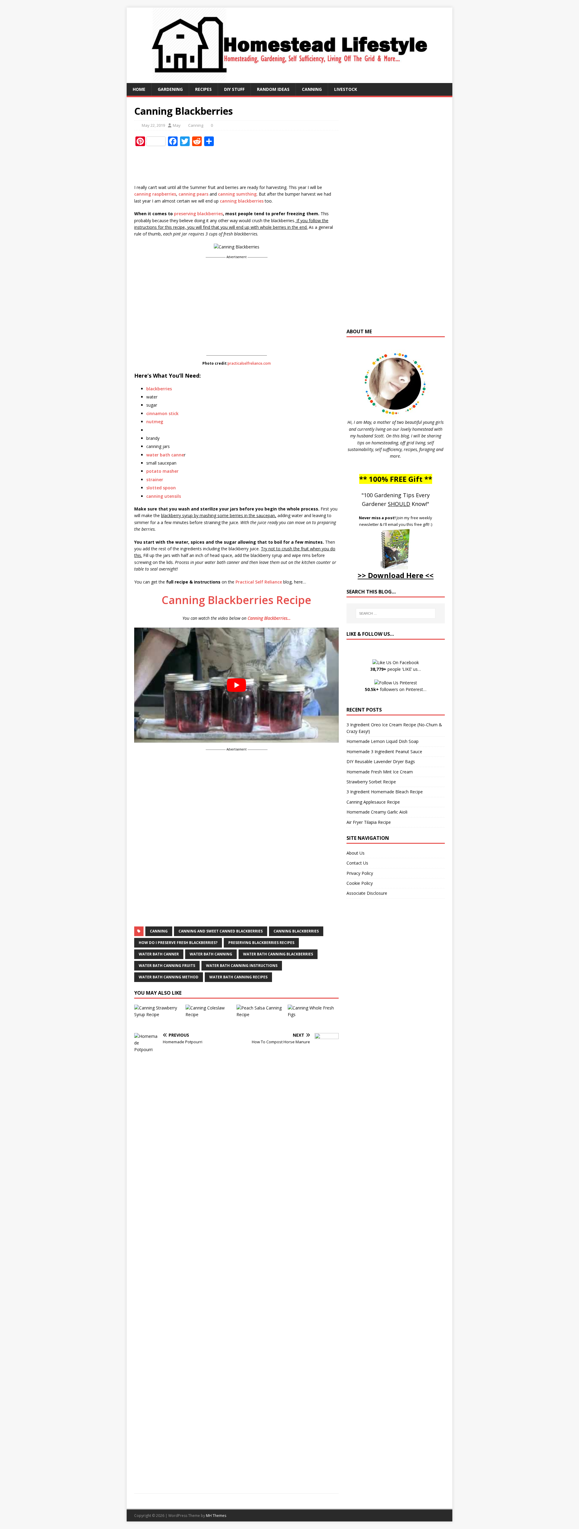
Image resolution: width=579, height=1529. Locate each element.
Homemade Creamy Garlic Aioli (376, 812)
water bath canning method (168, 977)
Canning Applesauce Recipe (373, 802)
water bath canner (159, 954)
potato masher (162, 471)
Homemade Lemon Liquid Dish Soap (382, 741)
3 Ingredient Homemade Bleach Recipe (384, 792)
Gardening (170, 89)
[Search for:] (395, 613)
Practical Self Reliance (259, 582)
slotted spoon (161, 488)
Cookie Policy (359, 883)
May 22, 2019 (153, 125)
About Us (355, 853)
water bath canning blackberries (278, 954)
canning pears (193, 194)
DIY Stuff (234, 89)
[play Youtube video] (236, 685)
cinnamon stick (162, 413)
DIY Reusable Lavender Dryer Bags (380, 761)
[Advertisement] (244, 165)
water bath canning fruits (167, 965)
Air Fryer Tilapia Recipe (368, 822)
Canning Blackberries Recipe (236, 600)
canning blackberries (242, 201)
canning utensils (163, 496)
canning (159, 931)
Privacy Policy (359, 873)
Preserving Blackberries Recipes (261, 942)
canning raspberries (155, 194)
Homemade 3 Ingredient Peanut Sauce (384, 751)
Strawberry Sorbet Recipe (371, 782)
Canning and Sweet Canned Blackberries (221, 931)
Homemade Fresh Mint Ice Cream (379, 772)
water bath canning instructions (241, 965)
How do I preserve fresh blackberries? (178, 942)
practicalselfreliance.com (249, 363)
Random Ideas (273, 89)
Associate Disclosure (366, 893)
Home (139, 89)
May (177, 125)
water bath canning (211, 954)
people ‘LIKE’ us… (395, 669)
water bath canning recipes (238, 977)
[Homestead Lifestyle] (289, 79)
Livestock (345, 89)
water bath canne (165, 455)
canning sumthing (237, 194)
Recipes (203, 89)
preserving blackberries (198, 213)
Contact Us (357, 863)
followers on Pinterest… (395, 689)
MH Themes (216, 1515)
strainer (154, 479)
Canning (312, 89)
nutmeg (154, 421)
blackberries (159, 389)
